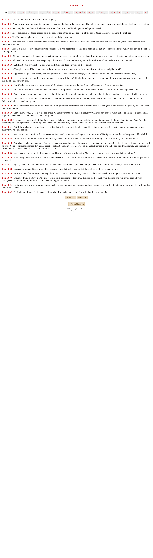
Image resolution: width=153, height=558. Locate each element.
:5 (10, 37)
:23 (10, 138)
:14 (10, 85)
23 (106, 12)
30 (137, 12)
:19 (10, 112)
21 (97, 12)
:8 (10, 56)
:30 (10, 177)
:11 (10, 69)
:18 (10, 105)
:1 (10, 19)
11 (54, 12)
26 (119, 12)
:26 (10, 157)
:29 (10, 173)
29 (132, 12)
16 (76, 12)
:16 (10, 94)
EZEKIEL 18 (76, 5)
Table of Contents (76, 204)
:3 (10, 28)
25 (115, 12)
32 (146, 12)
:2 (10, 24)
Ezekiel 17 (70, 198)
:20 (10, 120)
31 (141, 12)
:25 (10, 153)
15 (71, 12)
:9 (10, 60)
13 (62, 12)
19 (89, 12)
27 (124, 12)
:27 (10, 164)
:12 (10, 73)
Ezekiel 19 (82, 198)
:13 (10, 78)
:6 (10, 41)
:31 (10, 185)
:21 (10, 127)
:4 (10, 32)
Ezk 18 (5, 19)
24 (111, 12)
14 (67, 12)
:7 (10, 48)
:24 (10, 143)
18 (84, 12)
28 (128, 12)
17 (80, 12)
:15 (10, 89)
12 (58, 12)
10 (49, 12)
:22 (10, 134)
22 (102, 12)
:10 (10, 64)
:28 (10, 169)
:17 (10, 98)
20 (93, 12)
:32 (10, 192)
